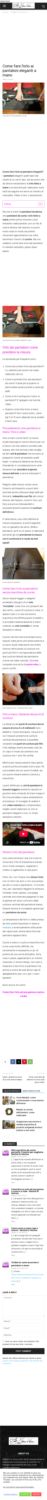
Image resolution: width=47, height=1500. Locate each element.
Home (5, 12)
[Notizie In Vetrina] (23, 6)
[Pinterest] (24, 1061)
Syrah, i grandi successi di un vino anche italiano (12, 1078)
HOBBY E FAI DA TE (19, 12)
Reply (13, 1182)
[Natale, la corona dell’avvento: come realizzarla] (9, 1111)
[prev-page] (4, 1136)
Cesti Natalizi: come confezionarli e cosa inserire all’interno (30, 1100)
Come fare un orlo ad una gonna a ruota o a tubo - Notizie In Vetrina (27, 1191)
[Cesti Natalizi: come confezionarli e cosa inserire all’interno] (9, 1100)
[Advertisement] (23, 38)
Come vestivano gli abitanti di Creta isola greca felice (35, 1079)
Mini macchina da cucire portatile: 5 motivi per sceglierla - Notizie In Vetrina (27, 1152)
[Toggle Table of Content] (39, 204)
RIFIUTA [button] (36, 1494)
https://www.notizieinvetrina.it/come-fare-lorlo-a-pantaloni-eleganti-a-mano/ (27, 1277)
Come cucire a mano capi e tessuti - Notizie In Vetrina (24, 1229)
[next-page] (8, 1136)
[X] (18, 1061)
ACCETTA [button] (25, 1494)
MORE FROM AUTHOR (31, 1091)
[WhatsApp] (30, 1061)
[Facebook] (12, 1061)
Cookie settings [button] (10, 1494)
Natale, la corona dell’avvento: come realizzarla (25, 1112)
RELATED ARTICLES (12, 1091)
